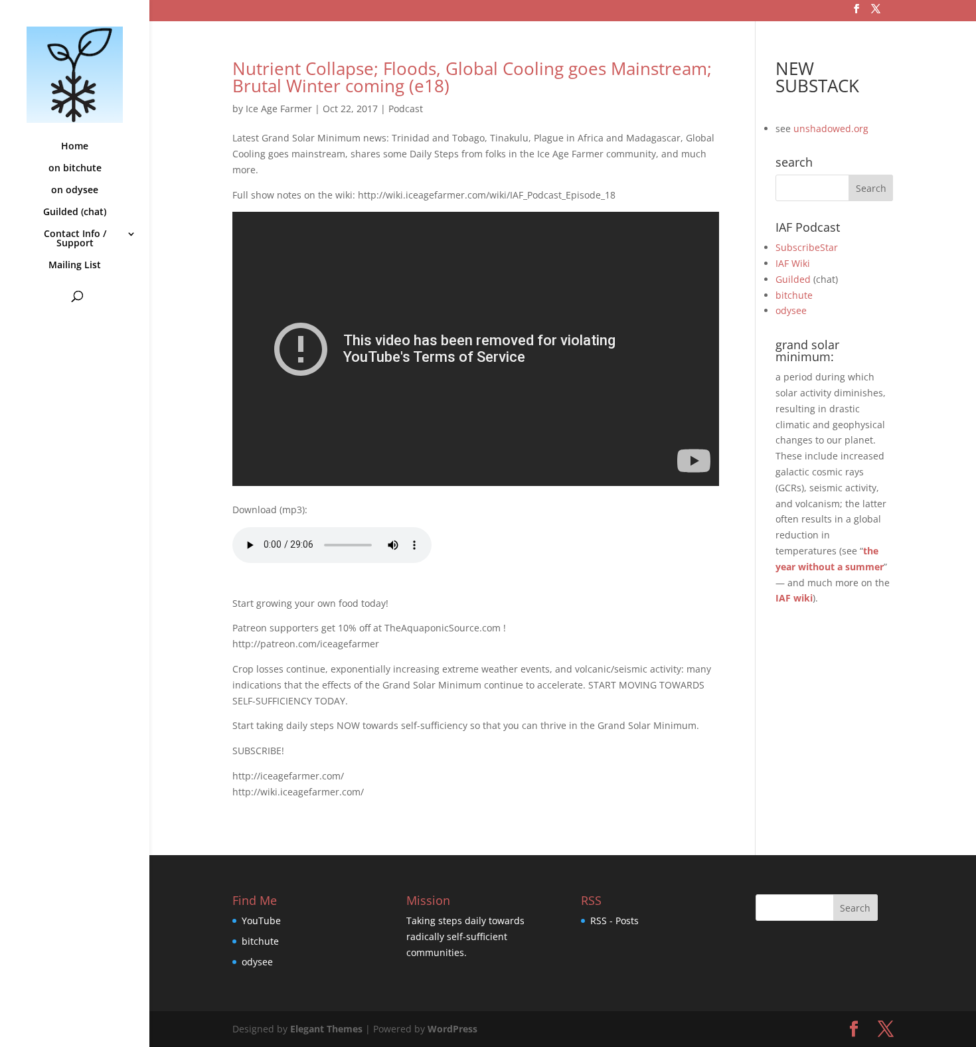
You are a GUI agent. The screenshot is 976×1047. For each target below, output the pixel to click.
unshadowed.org (830, 128)
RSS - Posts (614, 920)
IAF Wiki (792, 263)
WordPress (452, 1028)
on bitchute (75, 168)
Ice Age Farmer (279, 108)
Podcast (405, 108)
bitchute (794, 295)
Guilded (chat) (74, 212)
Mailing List (74, 265)
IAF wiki (794, 598)
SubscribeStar (806, 247)
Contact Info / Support (75, 239)
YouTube (261, 920)
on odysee (74, 190)
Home (74, 146)
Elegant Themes (326, 1028)
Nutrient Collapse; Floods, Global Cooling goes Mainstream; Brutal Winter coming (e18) (472, 77)
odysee (791, 310)
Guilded (793, 279)
